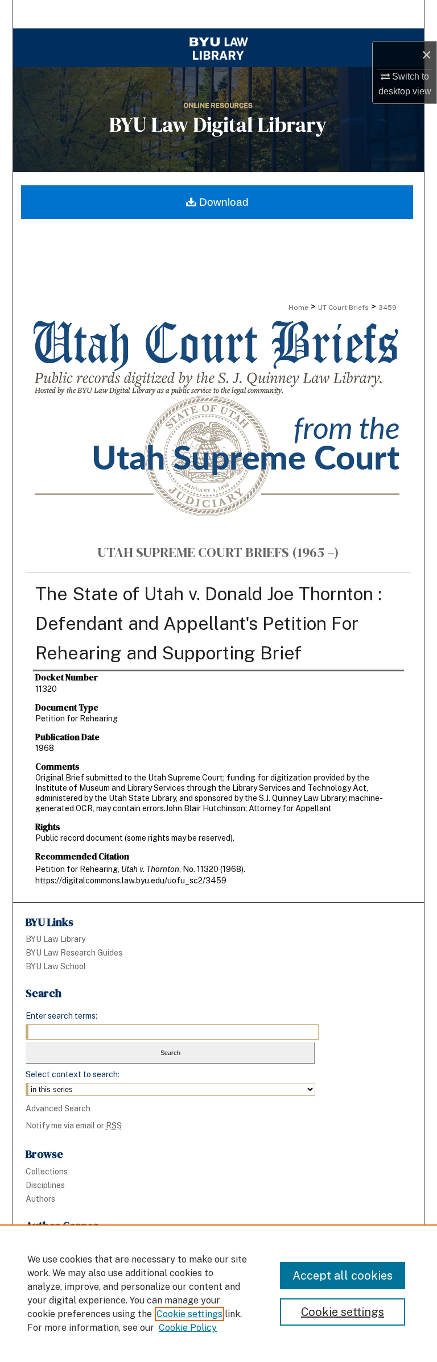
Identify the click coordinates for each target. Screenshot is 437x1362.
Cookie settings (189, 1314)
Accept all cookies (342, 1275)
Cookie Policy (188, 1327)
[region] (218, 1293)
